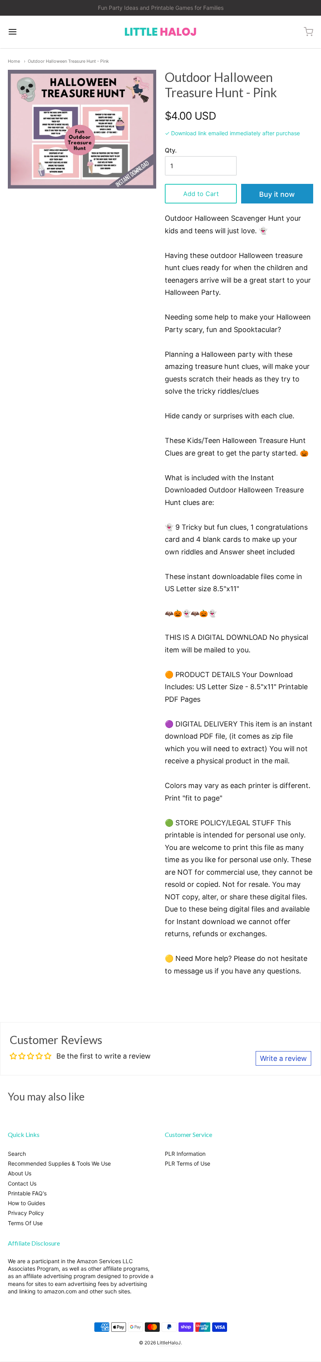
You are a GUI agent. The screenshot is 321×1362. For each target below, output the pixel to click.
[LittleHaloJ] (160, 32)
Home (14, 61)
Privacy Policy (26, 1212)
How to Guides (26, 1203)
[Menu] (38, 31)
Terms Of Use (25, 1223)
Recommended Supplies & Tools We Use (59, 1163)
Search (17, 1153)
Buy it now (277, 194)
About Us (19, 1173)
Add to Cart (201, 194)
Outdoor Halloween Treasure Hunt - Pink (68, 61)
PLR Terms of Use (187, 1163)
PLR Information (185, 1153)
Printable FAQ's (27, 1193)
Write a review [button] (283, 1058)
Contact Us (22, 1183)
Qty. (171, 150)
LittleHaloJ (169, 1343)
